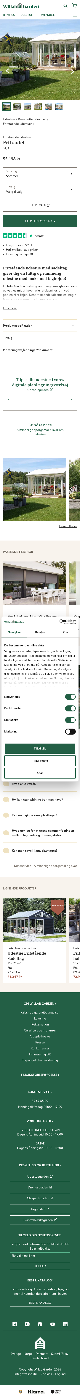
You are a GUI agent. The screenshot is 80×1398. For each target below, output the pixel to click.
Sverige (15, 1354)
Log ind (60, 1374)
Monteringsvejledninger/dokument (27, 350)
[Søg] (65, 5)
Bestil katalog (40, 1303)
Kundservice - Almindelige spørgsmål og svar (45, 866)
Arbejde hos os (40, 1036)
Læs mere (10, 308)
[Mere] (75, 14)
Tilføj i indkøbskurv (40, 221)
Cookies (46, 1374)
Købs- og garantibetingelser (40, 1012)
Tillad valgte (40, 760)
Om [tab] (65, 632)
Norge (28, 1354)
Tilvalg (7, 338)
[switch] (70, 708)
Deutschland (40, 1358)
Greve (40, 1143)
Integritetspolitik (26, 1374)
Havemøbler (47, 15)
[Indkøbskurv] (74, 5)
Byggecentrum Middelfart (40, 1130)
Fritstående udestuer (17, 124)
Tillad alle (40, 748)
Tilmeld (40, 1266)
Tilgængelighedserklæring (40, 1060)
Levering (40, 1018)
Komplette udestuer (32, 119)
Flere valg (38, 205)
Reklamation (40, 1024)
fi (63, 1354)
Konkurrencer (40, 1048)
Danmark (42, 1354)
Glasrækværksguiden (38, 1220)
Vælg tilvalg (14, 192)
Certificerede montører (40, 1030)
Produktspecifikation (17, 325)
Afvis (40, 773)
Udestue (27, 15)
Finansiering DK (40, 1054)
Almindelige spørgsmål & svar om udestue (40, 429)
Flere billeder (68, 526)
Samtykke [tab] (14, 632)
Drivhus (9, 15)
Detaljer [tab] (40, 632)
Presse (40, 1042)
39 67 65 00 (40, 1101)
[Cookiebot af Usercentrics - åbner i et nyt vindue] (59, 621)
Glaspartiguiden (38, 1198)
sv (66, 1354)
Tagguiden (38, 1209)
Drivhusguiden (38, 1187)
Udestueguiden (40, 384)
